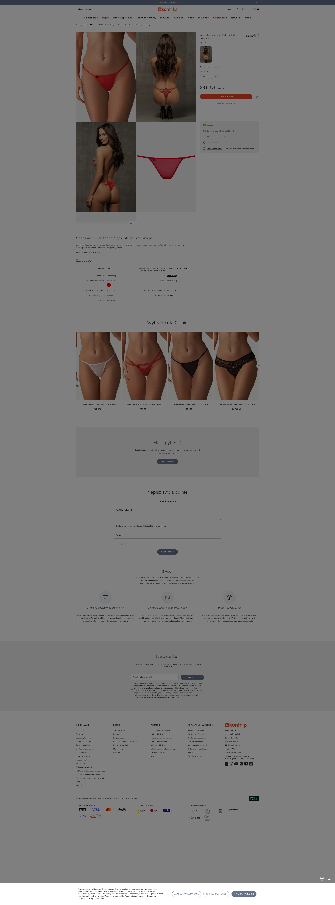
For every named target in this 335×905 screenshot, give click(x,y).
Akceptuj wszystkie (244, 894)
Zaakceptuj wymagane (186, 894)
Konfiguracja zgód (216, 894)
